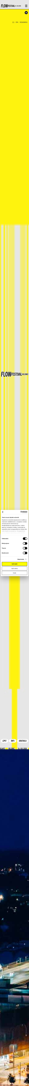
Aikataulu (23, 741)
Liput (4, 741)
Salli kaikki (14, 564)
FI (13, 22)
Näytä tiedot (20, 559)
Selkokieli (23, 22)
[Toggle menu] (26, 6)
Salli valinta (14, 568)
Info (12, 741)
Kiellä (14, 573)
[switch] (25, 543)
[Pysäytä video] (26, 12)
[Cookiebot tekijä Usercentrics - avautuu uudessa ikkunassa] (20, 512)
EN (17, 22)
